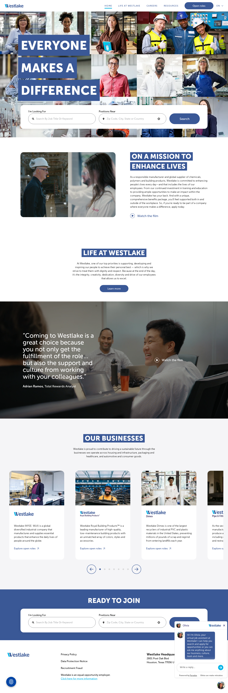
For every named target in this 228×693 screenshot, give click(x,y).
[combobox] (132, 118)
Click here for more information (79, 678)
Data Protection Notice (74, 661)
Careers (152, 6)
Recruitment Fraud (72, 668)
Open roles (199, 6)
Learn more (114, 288)
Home (108, 6)
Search (185, 119)
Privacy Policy (69, 654)
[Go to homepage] (18, 655)
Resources (171, 6)
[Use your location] (160, 119)
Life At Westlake (129, 6)
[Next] (100, 569)
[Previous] (91, 569)
